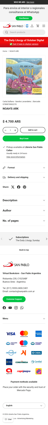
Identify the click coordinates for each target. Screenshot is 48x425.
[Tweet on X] (13, 187)
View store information (15, 157)
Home (5, 51)
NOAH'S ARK (14, 51)
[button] (38, 26)
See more (30, 2)
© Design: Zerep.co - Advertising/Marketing (18, 418)
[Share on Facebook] (19, 187)
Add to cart (32, 130)
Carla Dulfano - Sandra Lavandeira (17, 101)
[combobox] (24, 32)
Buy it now (24, 138)
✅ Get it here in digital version (24, 44)
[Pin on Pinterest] (24, 187)
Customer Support (14, 299)
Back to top (24, 250)
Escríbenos (24, 18)
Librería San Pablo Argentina (18, 414)
